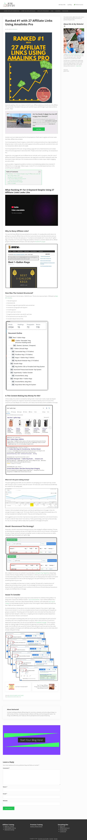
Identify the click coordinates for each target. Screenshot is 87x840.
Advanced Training (9, 829)
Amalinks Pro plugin (40, 241)
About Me (62, 826)
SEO (20, 696)
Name (5, 787)
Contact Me (63, 831)
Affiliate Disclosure (65, 828)
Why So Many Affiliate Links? (14, 175)
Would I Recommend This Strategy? (15, 181)
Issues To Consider (12, 183)
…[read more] (78, 66)
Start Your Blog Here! (31, 740)
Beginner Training (9, 826)
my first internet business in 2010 (74, 54)
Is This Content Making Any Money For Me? (17, 178)
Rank (18, 696)
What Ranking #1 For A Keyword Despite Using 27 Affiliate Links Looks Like (23, 173)
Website (5, 800)
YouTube (51, 838)
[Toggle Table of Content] (38, 172)
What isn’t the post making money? (15, 180)
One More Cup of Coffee (43, 838)
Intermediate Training (10, 828)
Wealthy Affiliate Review (36, 826)
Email (5, 794)
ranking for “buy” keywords (42, 573)
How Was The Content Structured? (15, 177)
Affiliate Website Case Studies (17, 695)
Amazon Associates (11, 696)
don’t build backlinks (34, 599)
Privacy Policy (63, 829)
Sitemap (55, 838)
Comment (6, 768)
